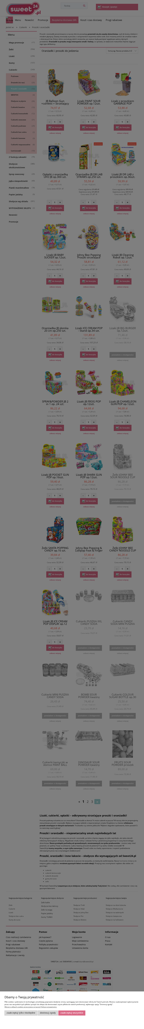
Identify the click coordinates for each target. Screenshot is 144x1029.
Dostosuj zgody (48, 1012)
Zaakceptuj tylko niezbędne (21, 1012)
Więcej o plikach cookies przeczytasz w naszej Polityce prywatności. (30, 1007)
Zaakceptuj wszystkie (71, 1012)
